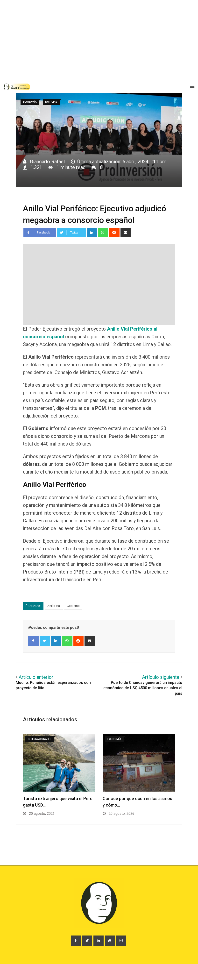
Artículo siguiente (160, 677)
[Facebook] (33, 641)
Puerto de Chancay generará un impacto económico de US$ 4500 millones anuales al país (142, 688)
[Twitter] (45, 641)
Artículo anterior (36, 677)
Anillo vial (54, 606)
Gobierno (73, 606)
